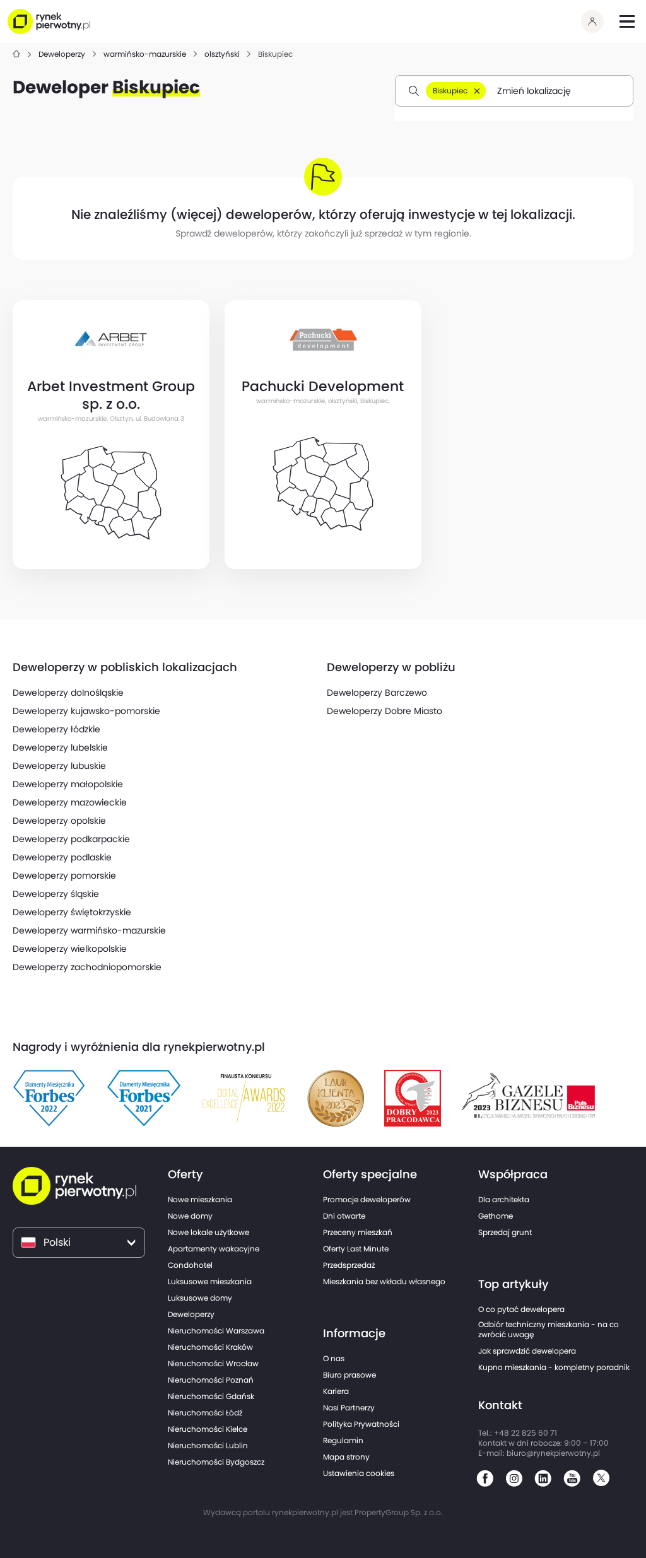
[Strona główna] (16, 54)
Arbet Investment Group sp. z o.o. (111, 395)
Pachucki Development (323, 386)
